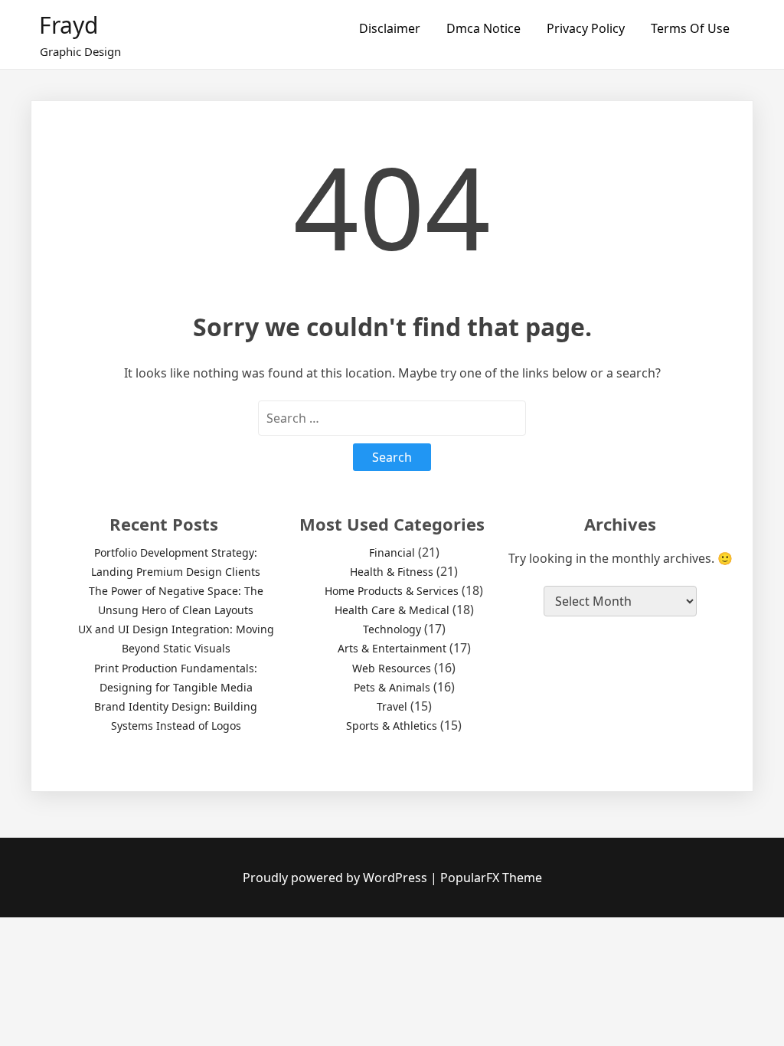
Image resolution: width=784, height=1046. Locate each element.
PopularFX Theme (491, 877)
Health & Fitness (391, 571)
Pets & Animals (392, 687)
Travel (392, 706)
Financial (392, 552)
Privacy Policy (586, 28)
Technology (392, 629)
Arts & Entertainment (392, 648)
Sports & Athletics (391, 725)
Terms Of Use (690, 28)
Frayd (68, 25)
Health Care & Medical (392, 610)
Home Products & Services (392, 590)
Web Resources (391, 668)
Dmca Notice (483, 28)
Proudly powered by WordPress (336, 877)
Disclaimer (389, 28)
